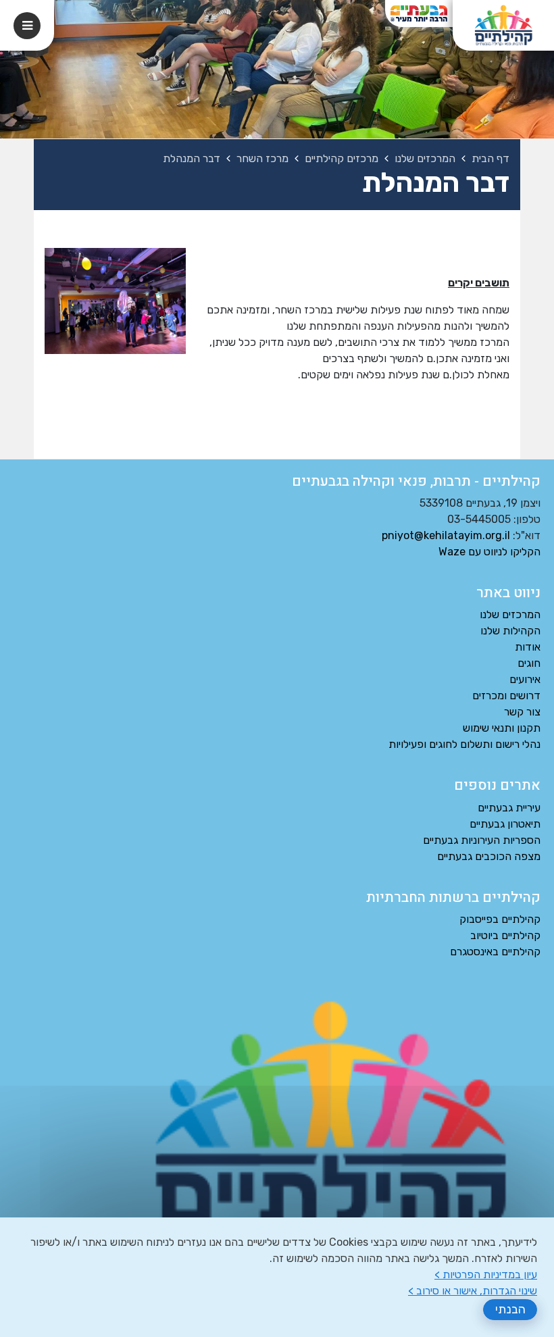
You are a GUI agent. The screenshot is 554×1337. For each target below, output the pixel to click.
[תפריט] (27, 25)
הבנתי (510, 1309)
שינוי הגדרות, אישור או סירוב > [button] (472, 1290)
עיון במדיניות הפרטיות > (485, 1274)
